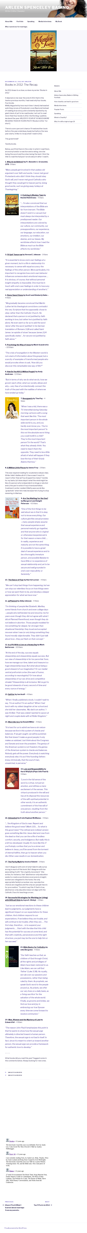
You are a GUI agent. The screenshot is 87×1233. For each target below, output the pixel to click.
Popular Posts (59, 109)
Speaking (30, 21)
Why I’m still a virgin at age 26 (64, 121)
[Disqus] (27, 1106)
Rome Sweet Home (15, 295)
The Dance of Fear (16, 580)
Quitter (11, 694)
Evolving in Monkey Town (33, 195)
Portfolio (20, 21)
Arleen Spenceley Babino (37, 7)
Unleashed (12, 818)
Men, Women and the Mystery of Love (24, 1020)
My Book (58, 21)
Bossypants (28, 398)
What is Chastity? (60, 117)
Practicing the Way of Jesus (19, 345)
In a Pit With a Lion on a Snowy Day (22, 645)
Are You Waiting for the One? (35, 498)
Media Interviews (45, 21)
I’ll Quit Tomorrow (14, 255)
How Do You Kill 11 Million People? (21, 372)
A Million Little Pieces (16, 468)
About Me (9, 21)
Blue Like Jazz (14, 722)
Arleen (28, 81)
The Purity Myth (15, 862)
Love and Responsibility (34, 769)
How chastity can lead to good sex (66, 101)
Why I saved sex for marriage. (16, 27)
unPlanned (12, 601)
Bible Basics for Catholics (34, 947)
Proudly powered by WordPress (15, 1228)
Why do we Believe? (15, 162)
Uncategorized (15, 1072)
